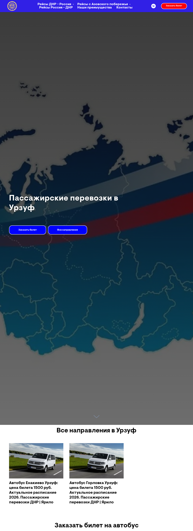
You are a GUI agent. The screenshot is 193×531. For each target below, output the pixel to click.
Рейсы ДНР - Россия (55, 4)
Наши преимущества (94, 7)
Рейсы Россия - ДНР (56, 7)
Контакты (124, 7)
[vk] (153, 6)
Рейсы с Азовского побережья (103, 4)
